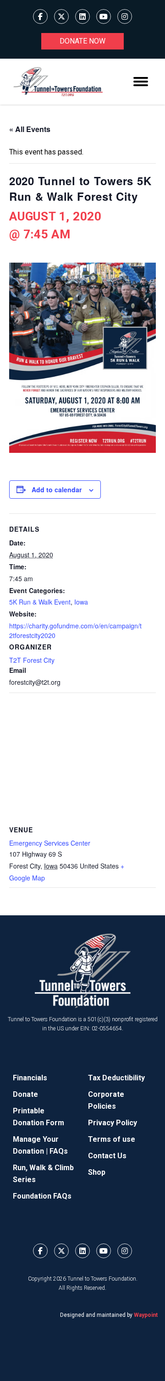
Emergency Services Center (49, 842)
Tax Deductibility (116, 1077)
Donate (25, 1094)
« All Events (29, 129)
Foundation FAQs (42, 1196)
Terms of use (111, 1139)
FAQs (59, 1151)
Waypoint (146, 1315)
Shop (96, 1172)
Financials (30, 1077)
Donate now (82, 41)
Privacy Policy (112, 1122)
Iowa (81, 601)
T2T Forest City (32, 660)
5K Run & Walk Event (40, 601)
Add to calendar (57, 489)
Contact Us (107, 1155)
